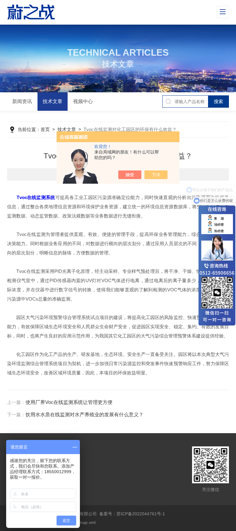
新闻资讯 (22, 101)
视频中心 (83, 101)
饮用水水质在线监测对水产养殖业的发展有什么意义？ (85, 414)
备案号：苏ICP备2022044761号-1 (132, 513)
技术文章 (52, 101)
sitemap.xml (84, 522)
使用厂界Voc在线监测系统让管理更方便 (69, 402)
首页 (45, 129)
